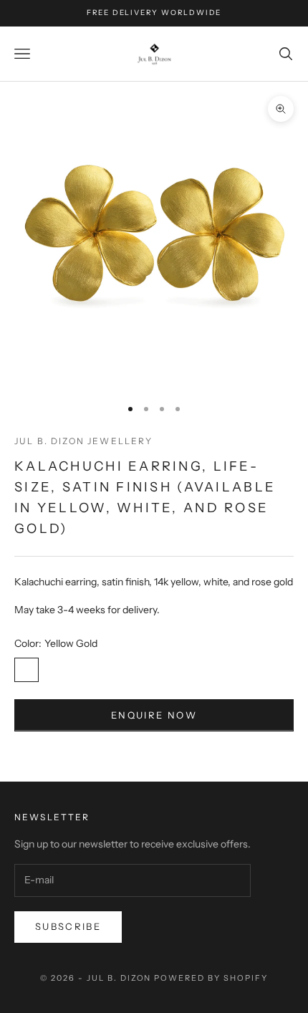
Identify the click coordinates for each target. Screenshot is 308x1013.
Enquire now (154, 715)
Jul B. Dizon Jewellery (83, 441)
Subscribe (68, 926)
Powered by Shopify (211, 978)
